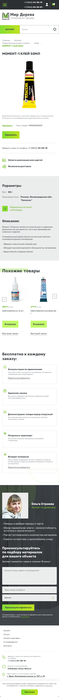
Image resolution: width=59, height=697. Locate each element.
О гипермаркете (10, 642)
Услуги (7, 634)
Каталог (9, 29)
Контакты (8, 646)
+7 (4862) (33, 2)
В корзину (10, 324)
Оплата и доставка (12, 638)
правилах (48, 686)
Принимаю (29, 692)
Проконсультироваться (19, 378)
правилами (25, 617)
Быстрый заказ (10, 333)
